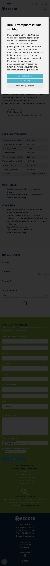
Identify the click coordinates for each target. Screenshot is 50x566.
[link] (17, 69)
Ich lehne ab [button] (25, 81)
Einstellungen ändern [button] (25, 86)
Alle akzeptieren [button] (25, 76)
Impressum (33, 69)
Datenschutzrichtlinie (17, 69)
